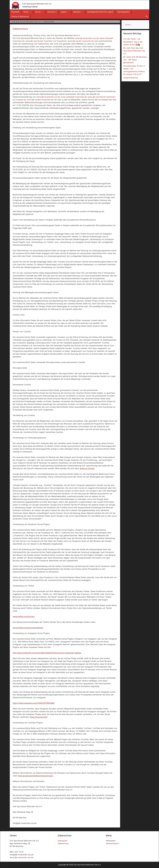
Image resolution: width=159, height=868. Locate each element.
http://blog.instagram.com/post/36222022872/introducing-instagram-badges (47, 653)
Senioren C (52, 12)
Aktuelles (77, 12)
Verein (26, 12)
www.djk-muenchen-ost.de (86, 38)
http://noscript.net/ (38, 717)
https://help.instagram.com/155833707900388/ (34, 703)
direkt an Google (87, 468)
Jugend (63, 12)
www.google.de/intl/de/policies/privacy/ (35, 776)
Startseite (15, 12)
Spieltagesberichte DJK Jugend (100, 12)
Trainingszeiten (123, 12)
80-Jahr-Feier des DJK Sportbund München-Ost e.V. (134, 51)
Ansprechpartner (130, 77)
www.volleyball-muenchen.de (74, 97)
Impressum (62, 840)
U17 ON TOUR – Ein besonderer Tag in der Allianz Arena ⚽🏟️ (133, 42)
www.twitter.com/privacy (24, 616)
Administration (112, 843)
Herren (38, 12)
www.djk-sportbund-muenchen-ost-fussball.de (45, 41)
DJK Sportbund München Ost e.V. (37, 4)
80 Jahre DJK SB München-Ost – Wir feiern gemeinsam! (135, 60)
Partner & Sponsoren (20, 16)
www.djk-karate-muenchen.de (81, 41)
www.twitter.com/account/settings (28, 627)
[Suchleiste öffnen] (146, 16)
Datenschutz (63, 843)
